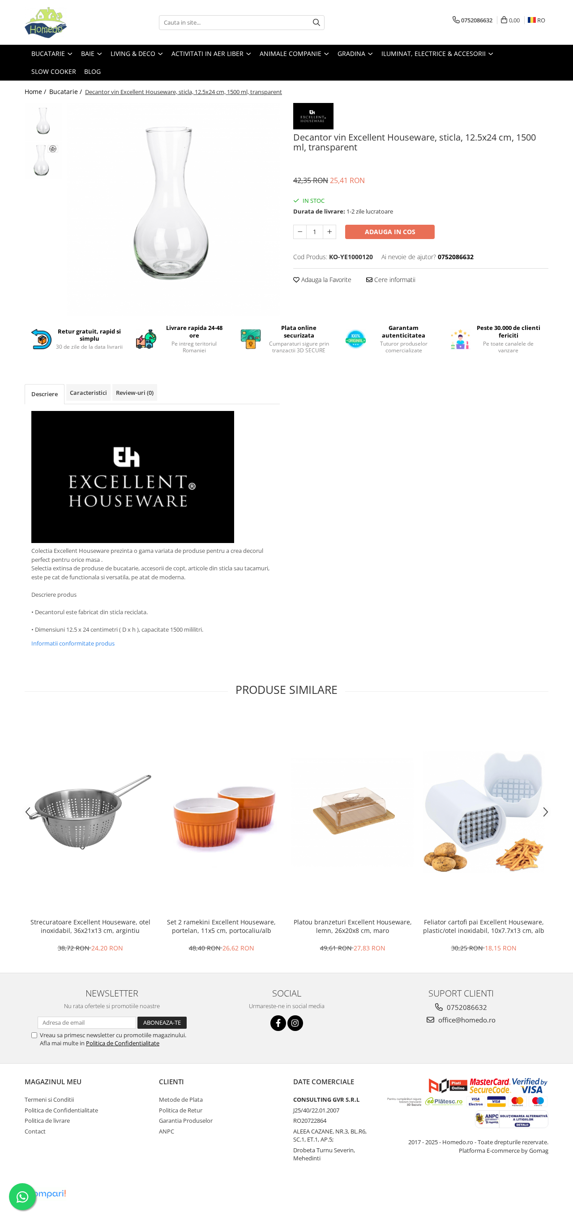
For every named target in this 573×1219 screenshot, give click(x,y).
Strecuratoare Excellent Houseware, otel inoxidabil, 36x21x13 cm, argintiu (90, 926)
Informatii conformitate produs (73, 643)
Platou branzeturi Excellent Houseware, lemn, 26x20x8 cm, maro (353, 926)
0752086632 (466, 1007)
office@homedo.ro (466, 1019)
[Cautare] (316, 22)
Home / (36, 91)
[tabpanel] (173, 209)
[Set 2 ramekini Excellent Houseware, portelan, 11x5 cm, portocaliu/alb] (221, 812)
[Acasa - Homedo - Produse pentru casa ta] (69, 22)
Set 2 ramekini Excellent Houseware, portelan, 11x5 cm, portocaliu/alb (221, 926)
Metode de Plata (181, 1099)
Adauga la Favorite (325, 279)
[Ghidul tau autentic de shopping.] (46, 1194)
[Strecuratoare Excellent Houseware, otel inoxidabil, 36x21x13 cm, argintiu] (90, 812)
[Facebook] (278, 1023)
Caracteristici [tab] (88, 393)
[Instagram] (295, 1023)
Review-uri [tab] (135, 393)
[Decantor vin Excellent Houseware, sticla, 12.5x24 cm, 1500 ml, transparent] (173, 209)
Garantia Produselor (186, 1120)
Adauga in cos (390, 231)
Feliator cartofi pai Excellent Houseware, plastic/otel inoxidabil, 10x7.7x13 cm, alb (483, 926)
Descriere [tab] (44, 394)
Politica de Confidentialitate (122, 1043)
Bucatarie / (66, 91)
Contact (35, 1131)
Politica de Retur (180, 1110)
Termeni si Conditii (49, 1099)
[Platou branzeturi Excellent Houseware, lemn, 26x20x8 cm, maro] (352, 812)
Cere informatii (393, 279)
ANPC (166, 1131)
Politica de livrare (47, 1120)
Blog (92, 71)
